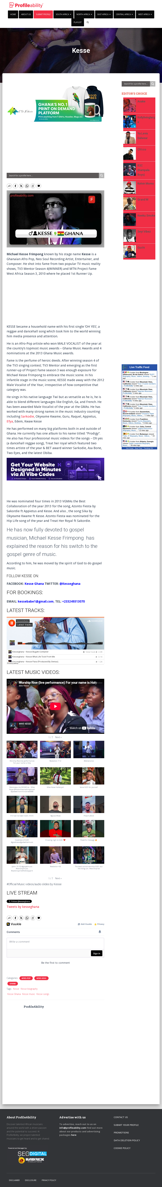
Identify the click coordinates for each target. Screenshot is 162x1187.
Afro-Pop (26, 978)
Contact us (121, 1117)
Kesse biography (29, 988)
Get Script (129, 448)
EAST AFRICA (103, 14)
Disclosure (30, 1180)
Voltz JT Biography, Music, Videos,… (137, 436)
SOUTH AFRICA (63, 14)
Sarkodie (27, 416)
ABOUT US (26, 14)
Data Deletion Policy (127, 1140)
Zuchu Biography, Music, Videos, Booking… (137, 422)
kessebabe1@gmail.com (36, 601)
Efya (10, 421)
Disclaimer (14, 1180)
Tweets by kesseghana (23, 907)
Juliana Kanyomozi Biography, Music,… (137, 429)
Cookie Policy (122, 1148)
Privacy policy (49, 1180)
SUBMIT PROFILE (43, 14)
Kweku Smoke (146, 215)
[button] (58, 737)
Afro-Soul (41, 978)
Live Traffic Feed (139, 367)
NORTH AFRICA (83, 14)
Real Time (138, 448)
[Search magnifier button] (101, 175)
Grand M (142, 199)
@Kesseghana (69, 584)
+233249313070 (73, 601)
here (74, 1134)
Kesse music (28, 994)
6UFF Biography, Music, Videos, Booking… (139, 375)
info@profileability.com (72, 1127)
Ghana (13, 984)
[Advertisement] (55, 149)
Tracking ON (148, 448)
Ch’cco (141, 149)
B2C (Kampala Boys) (143, 170)
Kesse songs (43, 994)
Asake (141, 101)
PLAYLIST (78, 22)
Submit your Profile (126, 1124)
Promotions (121, 1132)
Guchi (141, 247)
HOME (13, 14)
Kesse (16, 988)
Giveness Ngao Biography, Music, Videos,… (138, 414)
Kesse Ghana (34, 584)
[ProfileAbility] (26, 5)
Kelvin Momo (145, 183)
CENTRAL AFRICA (123, 14)
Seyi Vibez (144, 231)
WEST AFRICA (144, 14)
